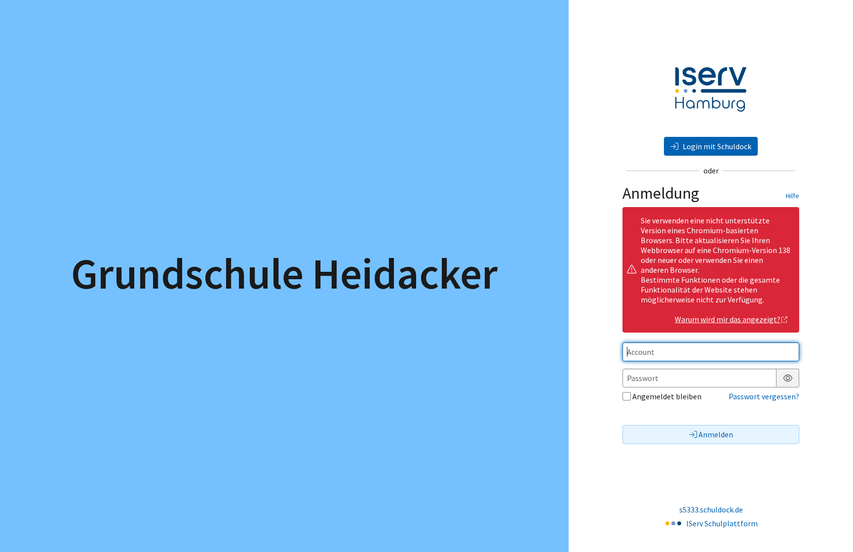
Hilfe (792, 195)
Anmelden (715, 434)
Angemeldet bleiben (666, 396)
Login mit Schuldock (716, 146)
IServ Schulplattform (722, 523)
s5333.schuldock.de (711, 509)
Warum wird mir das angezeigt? (727, 319)
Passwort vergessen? (764, 396)
